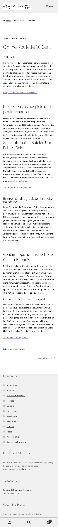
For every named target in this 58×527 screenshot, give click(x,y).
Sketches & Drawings (16, 442)
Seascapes (11, 421)
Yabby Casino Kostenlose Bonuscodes (20, 92)
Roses (9, 431)
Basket (45, 520)
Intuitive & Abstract (16, 395)
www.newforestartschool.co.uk (17, 469)
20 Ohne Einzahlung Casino (15, 337)
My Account (9, 522)
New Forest (12, 416)
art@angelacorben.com (20, 490)
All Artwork (12, 385)
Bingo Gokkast (45, 358)
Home (8, 20)
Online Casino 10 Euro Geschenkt (18, 187)
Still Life (10, 426)
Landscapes (12, 411)
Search (29, 522)
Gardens (10, 405)
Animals (10, 390)
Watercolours (13, 436)
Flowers (10, 400)
